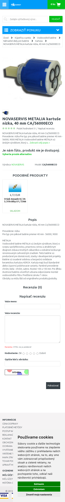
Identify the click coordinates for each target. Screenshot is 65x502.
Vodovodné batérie (46, 38)
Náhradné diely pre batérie (16, 41)
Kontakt (7, 438)
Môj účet (7, 479)
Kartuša (39, 41)
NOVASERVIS (18, 164)
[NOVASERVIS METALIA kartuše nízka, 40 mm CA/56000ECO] (32, 78)
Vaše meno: (11, 301)
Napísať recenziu (46, 128)
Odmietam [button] (39, 489)
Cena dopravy (10, 423)
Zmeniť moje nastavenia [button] (39, 494)
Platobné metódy (12, 427)
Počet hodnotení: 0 (26, 128)
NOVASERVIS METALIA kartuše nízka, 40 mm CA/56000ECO (31, 44)
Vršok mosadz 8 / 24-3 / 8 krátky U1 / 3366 (15, 200)
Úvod (6, 38)
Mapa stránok (10, 457)
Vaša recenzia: (12, 313)
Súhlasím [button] (39, 484)
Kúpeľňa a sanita (23, 38)
